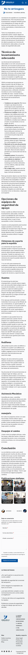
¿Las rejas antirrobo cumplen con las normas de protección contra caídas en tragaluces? (12, 592)
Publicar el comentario (9, 560)
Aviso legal (19, 638)
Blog (2, 642)
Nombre (5, 528)
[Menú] (26, 3)
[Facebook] (2, 651)
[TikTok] (11, 651)
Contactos (4, 640)
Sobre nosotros (6, 638)
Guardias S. (19, 625)
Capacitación (20, 630)
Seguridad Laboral (19, 12)
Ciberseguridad (20, 619)
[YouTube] (9, 651)
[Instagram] (6, 651)
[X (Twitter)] (4, 651)
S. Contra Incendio (19, 616)
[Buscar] (22, 3)
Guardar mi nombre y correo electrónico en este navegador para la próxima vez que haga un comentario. (13, 554)
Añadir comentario (8, 538)
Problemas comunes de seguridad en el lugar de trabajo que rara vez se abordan (12, 605)
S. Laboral (19, 623)
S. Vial (17, 627)
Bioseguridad (20, 621)
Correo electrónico (8, 533)
